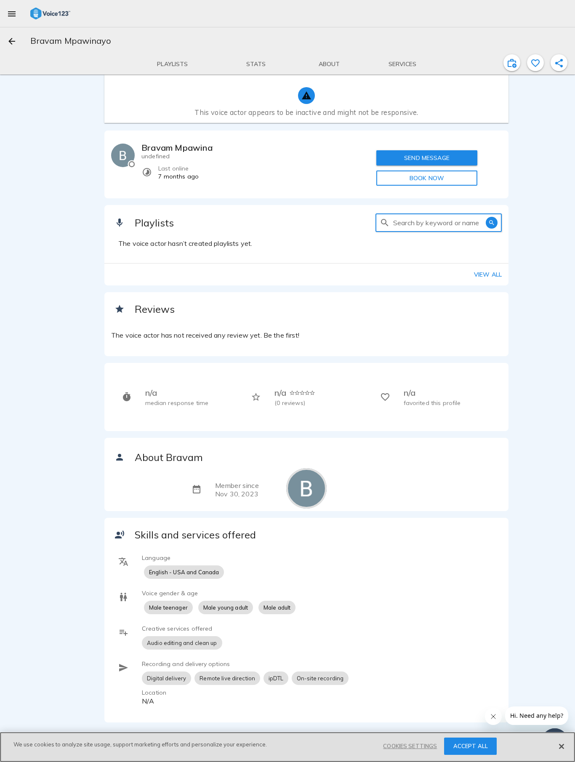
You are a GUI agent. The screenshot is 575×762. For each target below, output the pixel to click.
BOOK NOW (427, 178)
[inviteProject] (511, 62)
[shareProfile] (559, 62)
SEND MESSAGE (427, 158)
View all (488, 274)
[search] (384, 222)
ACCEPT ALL (470, 746)
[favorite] (535, 62)
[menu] (11, 13)
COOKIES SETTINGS (410, 746)
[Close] (561, 746)
